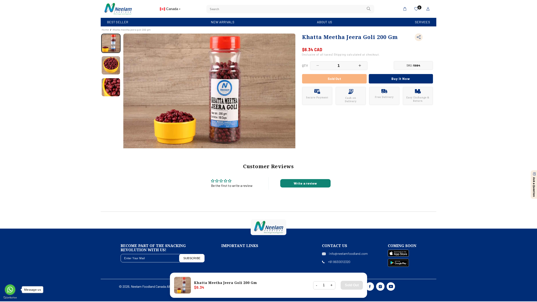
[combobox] (290, 9)
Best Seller (117, 22)
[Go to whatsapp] (10, 289)
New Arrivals (222, 22)
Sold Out (352, 285)
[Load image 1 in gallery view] (111, 43)
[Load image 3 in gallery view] (111, 87)
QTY (305, 66)
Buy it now (400, 79)
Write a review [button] (305, 183)
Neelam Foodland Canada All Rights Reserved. (162, 286)
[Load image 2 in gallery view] (111, 65)
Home (105, 29)
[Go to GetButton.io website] (10, 297)
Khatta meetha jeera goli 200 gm (132, 29)
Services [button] (422, 22)
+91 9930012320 (339, 262)
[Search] (369, 9)
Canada (172, 9)
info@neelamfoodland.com (348, 253)
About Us (324, 22)
